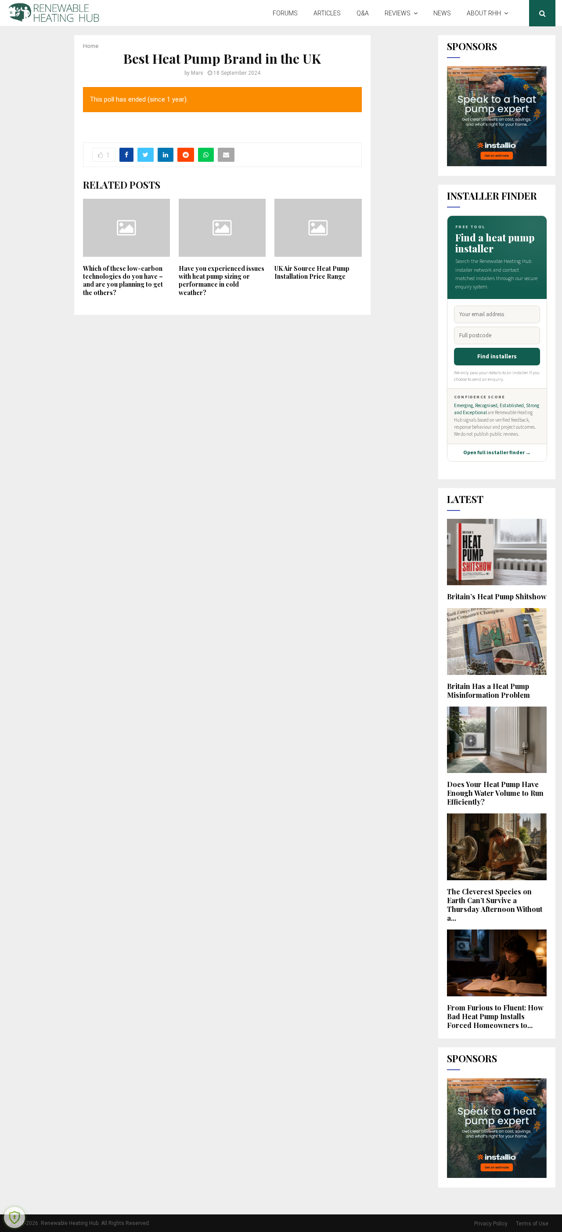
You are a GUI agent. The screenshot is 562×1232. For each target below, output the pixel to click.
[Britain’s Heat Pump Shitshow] (497, 552)
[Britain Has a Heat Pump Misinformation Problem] (497, 641)
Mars (197, 73)
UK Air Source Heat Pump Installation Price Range (311, 272)
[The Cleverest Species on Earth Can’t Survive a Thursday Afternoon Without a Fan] (497, 846)
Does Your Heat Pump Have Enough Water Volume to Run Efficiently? (495, 793)
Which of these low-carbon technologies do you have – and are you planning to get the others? (123, 280)
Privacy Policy (491, 1224)
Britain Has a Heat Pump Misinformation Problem (488, 691)
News (442, 13)
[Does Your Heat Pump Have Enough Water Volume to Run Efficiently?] (497, 740)
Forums (285, 13)
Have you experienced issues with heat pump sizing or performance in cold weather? (221, 280)
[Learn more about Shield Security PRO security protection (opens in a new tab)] (14, 1217)
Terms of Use (532, 1224)
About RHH (484, 13)
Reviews (398, 13)
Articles (327, 13)
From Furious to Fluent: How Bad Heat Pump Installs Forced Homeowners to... (495, 1016)
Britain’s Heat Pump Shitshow (497, 596)
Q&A (363, 13)
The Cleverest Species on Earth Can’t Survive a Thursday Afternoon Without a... (494, 904)
